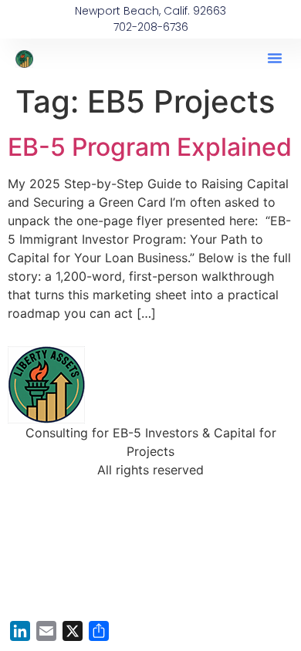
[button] (274, 57)
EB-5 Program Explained (150, 147)
